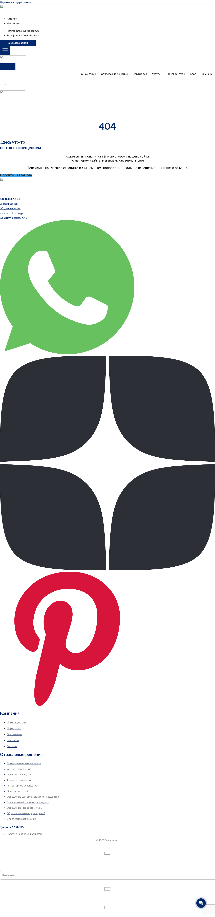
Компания (10, 713)
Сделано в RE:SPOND (12, 827)
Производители (175, 73)
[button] (12, 213)
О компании (88, 73)
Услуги (156, 73)
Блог (193, 73)
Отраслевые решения (114, 73)
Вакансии (206, 73)
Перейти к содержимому (15, 2)
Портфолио (140, 73)
